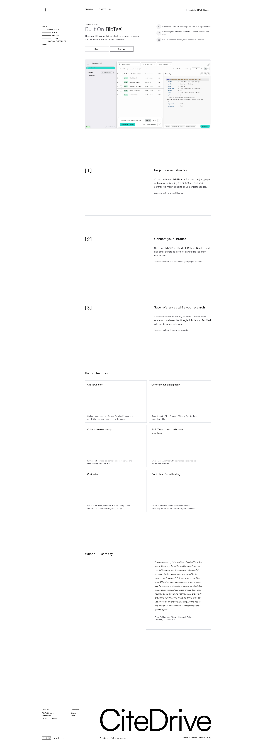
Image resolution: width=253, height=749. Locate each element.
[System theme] (49, 738)
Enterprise (46, 716)
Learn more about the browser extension (171, 330)
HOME (44, 27)
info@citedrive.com (118, 738)
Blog (73, 716)
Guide (96, 49)
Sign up (121, 49)
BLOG (44, 44)
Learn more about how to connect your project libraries (178, 261)
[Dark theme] (46, 738)
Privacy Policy (205, 737)
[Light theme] (43, 738)
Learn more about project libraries (168, 193)
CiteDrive (89, 9)
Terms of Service (190, 737)
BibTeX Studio (48, 713)
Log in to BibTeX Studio (199, 10)
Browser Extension (50, 718)
